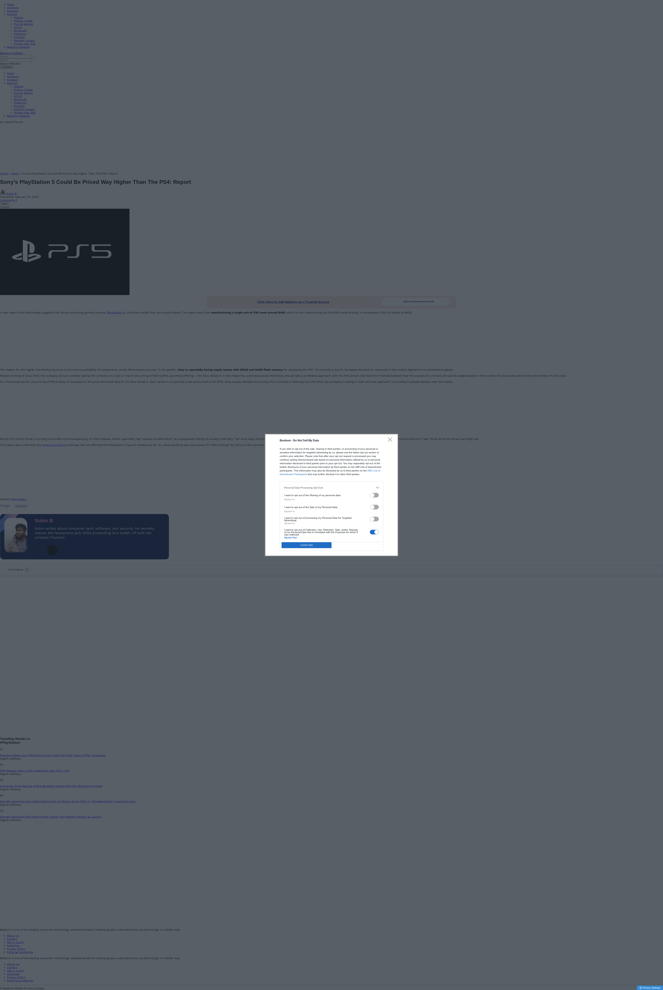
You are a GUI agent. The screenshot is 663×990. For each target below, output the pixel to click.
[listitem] (331, 487)
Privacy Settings (651, 987)
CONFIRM (306, 545)
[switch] (374, 495)
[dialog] (331, 495)
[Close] (391, 440)
